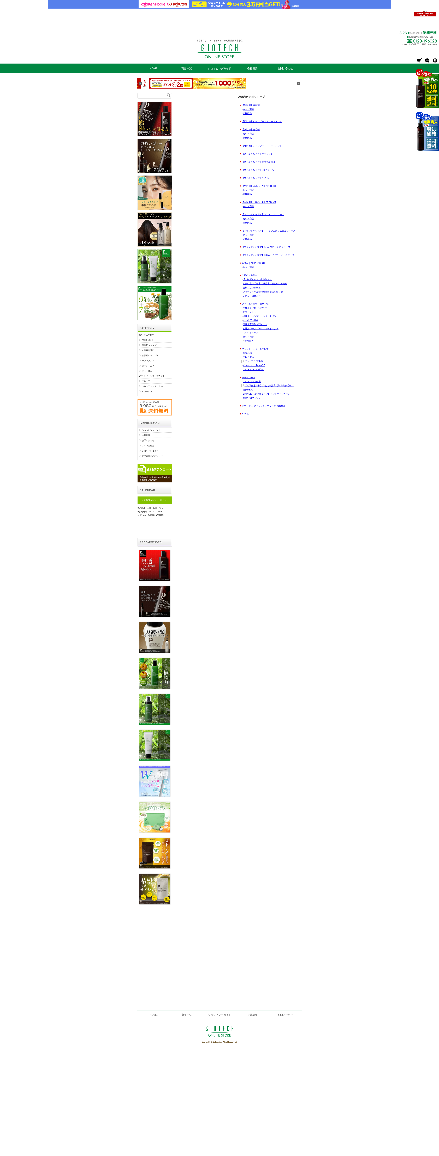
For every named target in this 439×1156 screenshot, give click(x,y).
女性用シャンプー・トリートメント (260, 328)
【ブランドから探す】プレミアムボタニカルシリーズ (268, 230)
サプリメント (249, 312)
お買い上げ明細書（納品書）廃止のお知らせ (265, 283)
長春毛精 (247, 353)
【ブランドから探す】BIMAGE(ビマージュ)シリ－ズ (268, 255)
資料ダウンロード (252, 287)
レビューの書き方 (252, 295)
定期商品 (247, 113)
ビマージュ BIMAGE (254, 365)
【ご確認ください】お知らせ (257, 279)
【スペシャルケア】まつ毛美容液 (258, 161)
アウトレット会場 (252, 381)
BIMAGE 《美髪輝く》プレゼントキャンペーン (266, 393)
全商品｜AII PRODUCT (253, 263)
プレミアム (248, 357)
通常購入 (249, 340)
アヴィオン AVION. (253, 369)
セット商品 (248, 109)
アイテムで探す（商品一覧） (256, 303)
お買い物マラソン (252, 397)
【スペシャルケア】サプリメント (258, 153)
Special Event (248, 377)
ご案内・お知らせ (251, 275)
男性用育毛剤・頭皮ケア (255, 324)
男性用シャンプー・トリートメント (260, 316)
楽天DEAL (248, 389)
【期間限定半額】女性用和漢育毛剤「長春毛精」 (269, 385)
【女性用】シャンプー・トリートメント (262, 145)
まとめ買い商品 (250, 320)
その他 (245, 413)
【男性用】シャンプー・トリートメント (262, 121)
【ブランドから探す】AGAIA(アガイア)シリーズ (266, 246)
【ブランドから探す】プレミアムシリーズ (263, 214)
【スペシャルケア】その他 (255, 177)
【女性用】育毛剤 (251, 129)
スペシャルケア (250, 332)
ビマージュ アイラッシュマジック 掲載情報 (264, 405)
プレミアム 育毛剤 (254, 361)
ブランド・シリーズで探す (255, 348)
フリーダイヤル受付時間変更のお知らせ (263, 291)
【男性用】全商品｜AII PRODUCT (259, 186)
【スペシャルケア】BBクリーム (258, 169)
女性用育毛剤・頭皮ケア (255, 307)
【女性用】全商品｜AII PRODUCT (259, 202)
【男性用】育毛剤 (251, 105)
